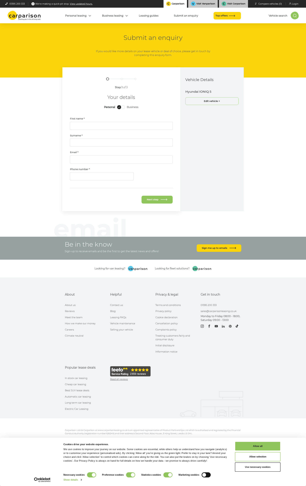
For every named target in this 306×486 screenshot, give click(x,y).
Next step (153, 199)
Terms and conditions (168, 305)
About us (70, 305)
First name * (77, 118)
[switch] (130, 474)
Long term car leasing (78, 402)
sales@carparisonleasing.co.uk (219, 311)
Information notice (166, 351)
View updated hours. (81, 3)
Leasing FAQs (118, 317)
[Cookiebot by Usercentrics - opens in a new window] (42, 479)
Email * (74, 152)
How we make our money (80, 323)
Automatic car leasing (78, 396)
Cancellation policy (166, 323)
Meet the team (74, 317)
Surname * (76, 135)
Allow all (257, 446)
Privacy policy (163, 311)
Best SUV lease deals (77, 390)
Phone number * (80, 169)
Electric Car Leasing (76, 408)
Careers (69, 329)
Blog (113, 311)
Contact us (116, 305)
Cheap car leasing (75, 384)
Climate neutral (74, 335)
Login (295, 3)
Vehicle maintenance (122, 323)
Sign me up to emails (215, 247)
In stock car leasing (76, 378)
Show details (70, 479)
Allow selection (257, 456)
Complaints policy (166, 329)
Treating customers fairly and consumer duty (172, 337)
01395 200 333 (17, 3)
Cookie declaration (166, 317)
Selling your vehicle (121, 329)
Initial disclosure (164, 345)
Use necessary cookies (257, 467)
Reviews (70, 311)
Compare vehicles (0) (270, 3)
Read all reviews (119, 379)
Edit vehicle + (212, 101)
